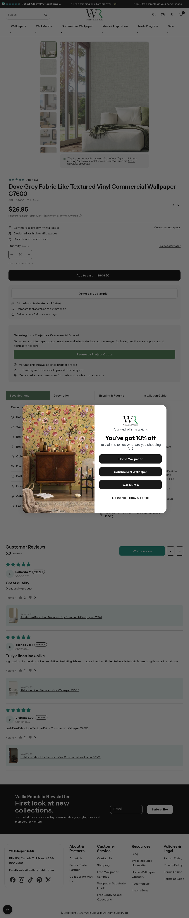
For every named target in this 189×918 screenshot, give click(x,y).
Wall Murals (130, 485)
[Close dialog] (162, 409)
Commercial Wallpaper (130, 472)
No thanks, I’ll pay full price (130, 497)
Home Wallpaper (130, 459)
